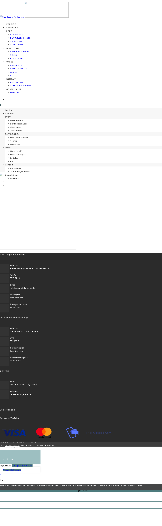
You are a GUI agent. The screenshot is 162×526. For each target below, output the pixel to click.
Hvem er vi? (16, 151)
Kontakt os (15, 168)
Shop (12, 381)
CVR (12, 338)
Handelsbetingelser (19, 358)
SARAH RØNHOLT (47, 446)
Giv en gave (15, 127)
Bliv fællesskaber (18, 124)
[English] (6, 96)
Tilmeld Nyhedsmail (20, 171)
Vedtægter (15, 295)
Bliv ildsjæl (15, 144)
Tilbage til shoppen (12, 470)
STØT (8, 117)
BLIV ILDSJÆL (12, 134)
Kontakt (9, 165)
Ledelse (14, 158)
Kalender (9, 113)
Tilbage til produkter (22, 465)
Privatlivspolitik (17, 348)
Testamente (16, 130)
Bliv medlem (16, 120)
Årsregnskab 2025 (18, 304)
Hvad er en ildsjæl (19, 137)
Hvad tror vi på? (18, 154)
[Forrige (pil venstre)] (81, 508)
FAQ (12, 161)
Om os (8, 147)
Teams (13, 141)
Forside (9, 110)
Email (12, 285)
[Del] (81, 501)
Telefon (13, 275)
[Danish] (6, 99)
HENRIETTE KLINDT (26, 446)
